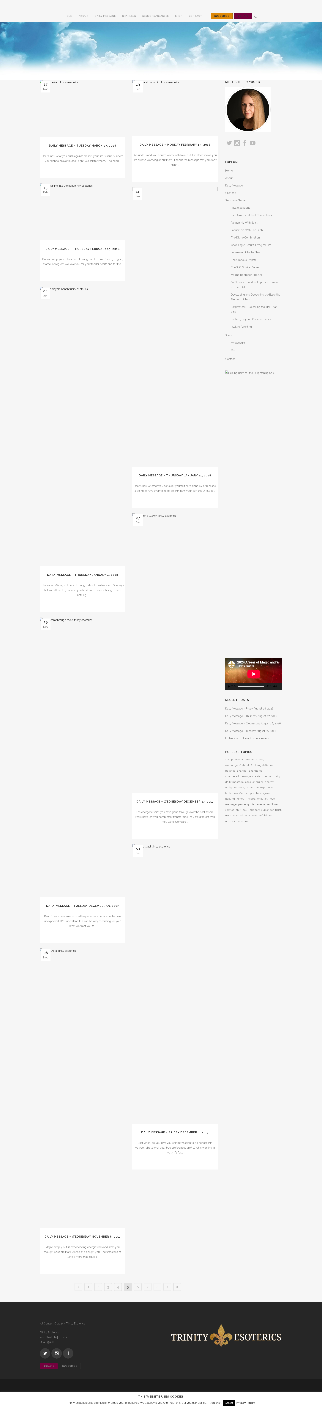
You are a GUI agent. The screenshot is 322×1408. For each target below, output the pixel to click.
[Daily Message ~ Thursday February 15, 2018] (82, 211)
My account (238, 342)
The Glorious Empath (244, 259)
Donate (243, 16)
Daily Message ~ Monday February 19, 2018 (175, 144)
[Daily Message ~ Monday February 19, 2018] (175, 108)
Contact (230, 358)
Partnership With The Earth (247, 230)
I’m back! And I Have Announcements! (247, 738)
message (231, 804)
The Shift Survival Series (245, 267)
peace (242, 804)
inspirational (255, 798)
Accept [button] (229, 1402)
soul (245, 810)
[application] (253, 674)
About (229, 178)
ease (248, 782)
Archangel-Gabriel (237, 765)
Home (229, 170)
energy (269, 782)
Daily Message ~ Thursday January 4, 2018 (82, 575)
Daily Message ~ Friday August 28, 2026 (249, 708)
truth (228, 815)
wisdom (243, 821)
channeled (256, 770)
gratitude (256, 793)
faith (228, 793)
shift (239, 810)
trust (278, 810)
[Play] (229, 686)
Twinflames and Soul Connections (251, 215)
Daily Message (234, 185)
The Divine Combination (245, 237)
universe (230, 821)
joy (266, 798)
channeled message (238, 776)
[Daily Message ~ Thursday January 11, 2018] (175, 327)
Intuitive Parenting (241, 326)
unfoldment (266, 815)
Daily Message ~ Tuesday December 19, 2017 (82, 906)
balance (230, 770)
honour (240, 798)
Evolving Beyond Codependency (251, 319)
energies (257, 782)
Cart (233, 350)
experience (267, 787)
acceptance (232, 759)
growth (268, 793)
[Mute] (275, 686)
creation (267, 776)
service (229, 810)
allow (259, 759)
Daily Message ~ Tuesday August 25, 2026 (250, 730)
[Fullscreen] (281, 686)
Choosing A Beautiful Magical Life (251, 245)
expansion (252, 787)
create (256, 776)
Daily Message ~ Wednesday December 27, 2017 (175, 801)
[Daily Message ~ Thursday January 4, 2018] (82, 426)
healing (230, 798)
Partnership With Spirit (244, 222)
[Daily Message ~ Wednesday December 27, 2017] (175, 653)
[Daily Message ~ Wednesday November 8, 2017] (82, 1088)
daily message (234, 782)
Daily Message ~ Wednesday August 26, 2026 (253, 723)
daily (277, 776)
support (255, 810)
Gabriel (244, 793)
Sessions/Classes (236, 200)
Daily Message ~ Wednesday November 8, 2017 (83, 1236)
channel (242, 770)
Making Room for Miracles (247, 274)
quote (251, 804)
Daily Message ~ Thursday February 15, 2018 (82, 249)
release (260, 804)
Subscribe (221, 16)
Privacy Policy (245, 1402)
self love (272, 804)
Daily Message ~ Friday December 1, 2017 (175, 1132)
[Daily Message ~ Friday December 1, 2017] (175, 984)
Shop (228, 335)
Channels (230, 192)
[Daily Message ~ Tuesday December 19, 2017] (82, 757)
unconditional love (245, 815)
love (272, 798)
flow (235, 793)
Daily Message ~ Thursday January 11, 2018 (175, 475)
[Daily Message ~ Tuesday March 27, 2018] (82, 108)
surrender (267, 810)
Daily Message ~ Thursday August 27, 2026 (251, 716)
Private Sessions (240, 207)
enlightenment (234, 787)
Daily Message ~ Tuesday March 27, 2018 (82, 145)
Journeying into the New (245, 252)
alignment (248, 759)
